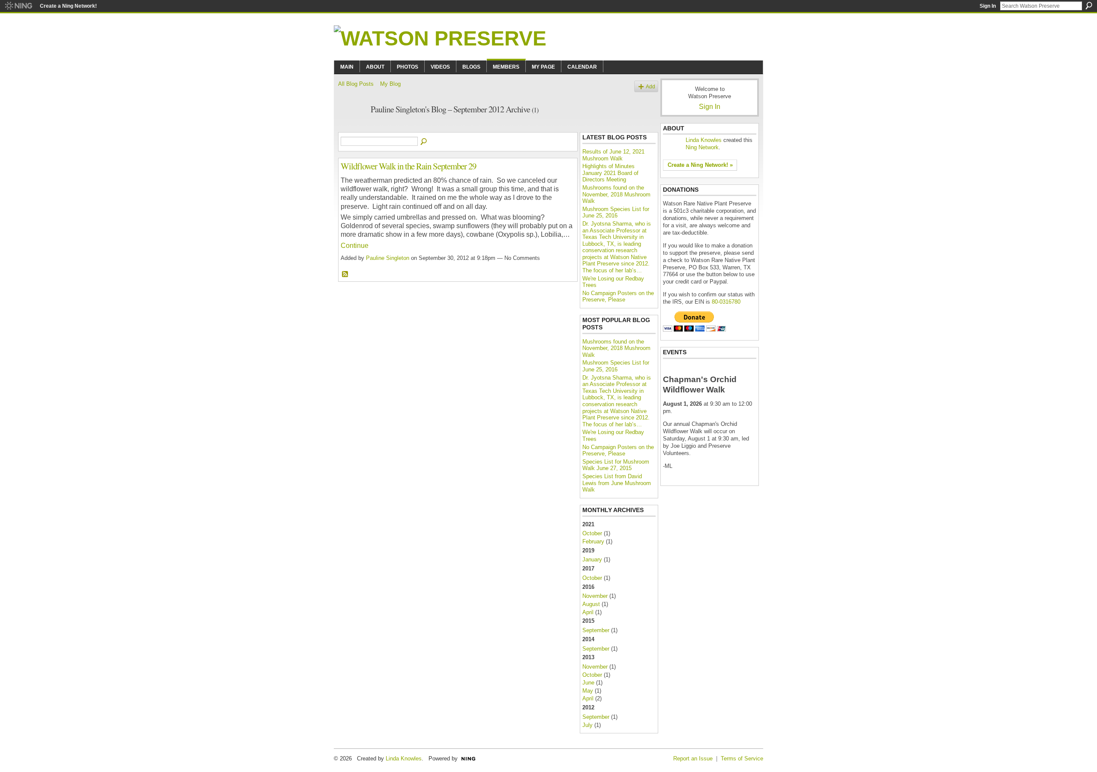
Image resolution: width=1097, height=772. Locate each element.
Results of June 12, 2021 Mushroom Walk (613, 155)
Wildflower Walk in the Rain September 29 (408, 166)
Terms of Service (742, 758)
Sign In (988, 6)
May (587, 691)
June (588, 682)
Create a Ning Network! (68, 6)
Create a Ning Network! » (700, 165)
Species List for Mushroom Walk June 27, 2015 (615, 465)
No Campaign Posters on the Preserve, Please (618, 296)
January (592, 559)
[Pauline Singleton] (352, 128)
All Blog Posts (356, 84)
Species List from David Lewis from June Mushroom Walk (616, 483)
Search (1088, 5)
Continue (355, 245)
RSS (345, 274)
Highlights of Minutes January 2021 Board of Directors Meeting (610, 173)
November (595, 596)
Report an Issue (693, 758)
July (587, 725)
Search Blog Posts (424, 142)
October (592, 533)
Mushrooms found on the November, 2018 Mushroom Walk (616, 194)
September (595, 630)
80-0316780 (726, 302)
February (593, 541)
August (591, 604)
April (587, 612)
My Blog (390, 84)
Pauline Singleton (387, 258)
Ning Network (702, 147)
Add (650, 86)
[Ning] (18, 6)
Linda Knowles (704, 140)
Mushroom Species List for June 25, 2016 (615, 212)
